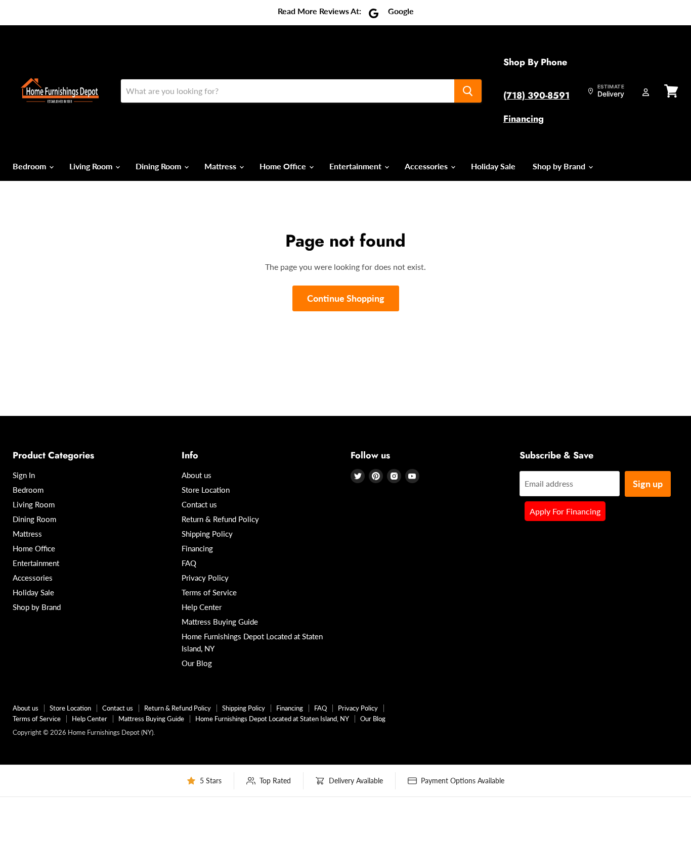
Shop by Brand (560, 166)
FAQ (189, 563)
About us (196, 475)
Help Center (202, 606)
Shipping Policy (207, 533)
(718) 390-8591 (536, 95)
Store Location (206, 489)
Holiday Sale (493, 166)
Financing (523, 118)
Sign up (648, 483)
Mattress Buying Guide (220, 621)
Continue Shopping (345, 298)
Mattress (221, 166)
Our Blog (197, 663)
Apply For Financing (565, 511)
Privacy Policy (205, 577)
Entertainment (356, 166)
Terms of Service (209, 592)
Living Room (91, 166)
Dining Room (159, 166)
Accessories (427, 166)
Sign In (24, 475)
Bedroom (30, 166)
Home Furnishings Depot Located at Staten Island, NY (272, 719)
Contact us (199, 504)
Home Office (284, 166)
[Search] (468, 91)
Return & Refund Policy (220, 519)
